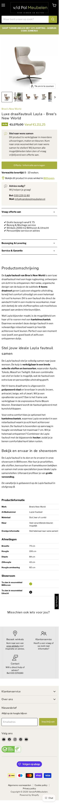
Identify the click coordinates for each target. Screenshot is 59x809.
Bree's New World (11, 108)
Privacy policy (29, 788)
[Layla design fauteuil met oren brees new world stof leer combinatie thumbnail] (43, 97)
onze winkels (12, 646)
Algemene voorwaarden (19, 785)
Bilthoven (49, 178)
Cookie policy (41, 785)
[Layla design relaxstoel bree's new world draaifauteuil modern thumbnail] (27, 97)
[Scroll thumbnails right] (54, 97)
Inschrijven (48, 721)
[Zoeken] (53, 19)
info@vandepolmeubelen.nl (30, 199)
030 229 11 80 (22, 195)
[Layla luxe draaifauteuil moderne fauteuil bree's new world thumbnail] (35, 97)
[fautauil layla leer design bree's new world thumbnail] (18, 97)
